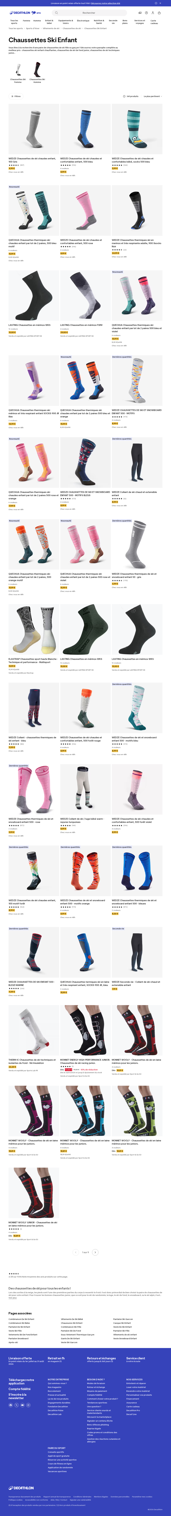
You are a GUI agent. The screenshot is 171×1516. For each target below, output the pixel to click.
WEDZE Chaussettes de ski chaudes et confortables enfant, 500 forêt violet (132, 820)
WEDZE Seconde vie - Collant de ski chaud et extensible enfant (136, 983)
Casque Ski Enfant (122, 1323)
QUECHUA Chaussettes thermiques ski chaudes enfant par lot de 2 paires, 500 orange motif (30, 577)
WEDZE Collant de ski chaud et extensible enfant (134, 494)
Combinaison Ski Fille (71, 1327)
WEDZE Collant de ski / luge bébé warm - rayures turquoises (82, 820)
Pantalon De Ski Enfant (19, 1327)
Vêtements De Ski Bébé (72, 1319)
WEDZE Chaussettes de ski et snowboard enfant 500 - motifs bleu (134, 739)
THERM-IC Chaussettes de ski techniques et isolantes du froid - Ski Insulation (32, 1061)
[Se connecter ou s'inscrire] (153, 13)
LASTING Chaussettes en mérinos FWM (81, 325)
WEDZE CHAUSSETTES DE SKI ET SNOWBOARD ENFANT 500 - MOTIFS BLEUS (85, 494)
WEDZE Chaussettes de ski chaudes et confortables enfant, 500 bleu (81, 160)
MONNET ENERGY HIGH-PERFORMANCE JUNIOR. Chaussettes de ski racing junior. (85, 1061)
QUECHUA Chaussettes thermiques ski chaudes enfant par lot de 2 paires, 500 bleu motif (32, 243)
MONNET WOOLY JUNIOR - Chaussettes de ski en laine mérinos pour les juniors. (33, 1224)
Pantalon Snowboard (18, 1338)
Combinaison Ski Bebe (19, 1323)
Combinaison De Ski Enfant (21, 1319)
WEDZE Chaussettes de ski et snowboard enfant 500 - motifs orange (82, 902)
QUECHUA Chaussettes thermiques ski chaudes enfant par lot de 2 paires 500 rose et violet (85, 577)
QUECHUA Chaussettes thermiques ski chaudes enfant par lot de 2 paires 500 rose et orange (34, 495)
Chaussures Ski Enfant (71, 1323)
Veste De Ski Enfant (122, 1327)
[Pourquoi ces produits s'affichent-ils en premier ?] (124, 96)
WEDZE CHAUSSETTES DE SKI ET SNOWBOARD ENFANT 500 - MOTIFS (137, 412)
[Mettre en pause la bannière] (156, 3)
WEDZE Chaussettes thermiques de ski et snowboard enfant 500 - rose (31, 820)
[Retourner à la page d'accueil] (25, 12)
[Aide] (146, 13)
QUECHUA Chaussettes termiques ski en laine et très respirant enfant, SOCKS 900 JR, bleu (84, 983)
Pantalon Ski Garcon (123, 1319)
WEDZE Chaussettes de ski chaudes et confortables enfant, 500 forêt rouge (81, 739)
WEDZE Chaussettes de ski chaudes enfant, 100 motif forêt (32, 902)
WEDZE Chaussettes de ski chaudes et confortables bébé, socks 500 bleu (132, 160)
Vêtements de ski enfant (125, 1334)
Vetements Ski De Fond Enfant (23, 1334)
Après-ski (13, 1342)
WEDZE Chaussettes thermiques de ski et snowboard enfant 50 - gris (134, 575)
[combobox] (153, 96)
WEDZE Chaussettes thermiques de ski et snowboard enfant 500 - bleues (134, 902)
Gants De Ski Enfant (70, 1338)
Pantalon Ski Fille (121, 1331)
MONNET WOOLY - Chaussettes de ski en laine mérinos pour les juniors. (136, 1061)
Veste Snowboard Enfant (125, 1338)
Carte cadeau (154, 21)
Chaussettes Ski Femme (18, 80)
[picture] (34, 129)
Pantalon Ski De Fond (71, 1331)
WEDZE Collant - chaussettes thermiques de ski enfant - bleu (32, 739)
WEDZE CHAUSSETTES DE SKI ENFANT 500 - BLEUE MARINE (32, 983)
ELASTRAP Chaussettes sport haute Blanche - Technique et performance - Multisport (33, 661)
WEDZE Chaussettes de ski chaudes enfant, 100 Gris (32, 160)
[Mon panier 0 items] (159, 13)
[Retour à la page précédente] (76, 1252)
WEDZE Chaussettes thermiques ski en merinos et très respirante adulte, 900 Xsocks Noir (136, 243)
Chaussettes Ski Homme (37, 80)
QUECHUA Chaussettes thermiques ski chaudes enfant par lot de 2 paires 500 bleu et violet (137, 328)
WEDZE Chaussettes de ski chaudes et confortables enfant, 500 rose (81, 242)
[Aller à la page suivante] (95, 1252)
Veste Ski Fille (15, 1331)
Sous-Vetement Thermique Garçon (77, 1334)
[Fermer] (160, 3)
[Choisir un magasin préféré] (140, 13)
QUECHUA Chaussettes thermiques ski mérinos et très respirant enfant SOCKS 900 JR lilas (34, 413)
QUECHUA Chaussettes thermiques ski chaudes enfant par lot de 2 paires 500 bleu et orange (85, 413)
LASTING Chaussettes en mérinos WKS (29, 325)
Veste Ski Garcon (69, 1342)
